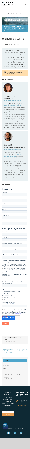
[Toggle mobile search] (25, 4)
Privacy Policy (26, 429)
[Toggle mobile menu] (28, 4)
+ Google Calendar (9, 332)
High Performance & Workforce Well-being (22, 350)
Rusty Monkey (5, 429)
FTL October (17, 374)
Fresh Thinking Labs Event (8, 374)
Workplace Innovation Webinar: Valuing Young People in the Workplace (8, 351)
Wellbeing (12, 378)
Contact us (23, 405)
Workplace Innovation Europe (12, 100)
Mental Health (6, 378)
